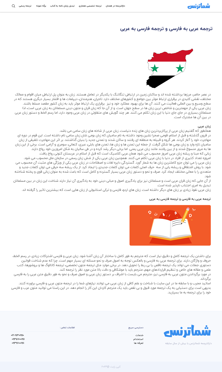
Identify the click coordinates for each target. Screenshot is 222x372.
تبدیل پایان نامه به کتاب (62, 5)
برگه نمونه (41, 5)
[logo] (198, 6)
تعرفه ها (138, 343)
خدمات (139, 335)
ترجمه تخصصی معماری (90, 5)
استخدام (138, 339)
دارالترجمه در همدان (115, 5)
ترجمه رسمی (25, 5)
